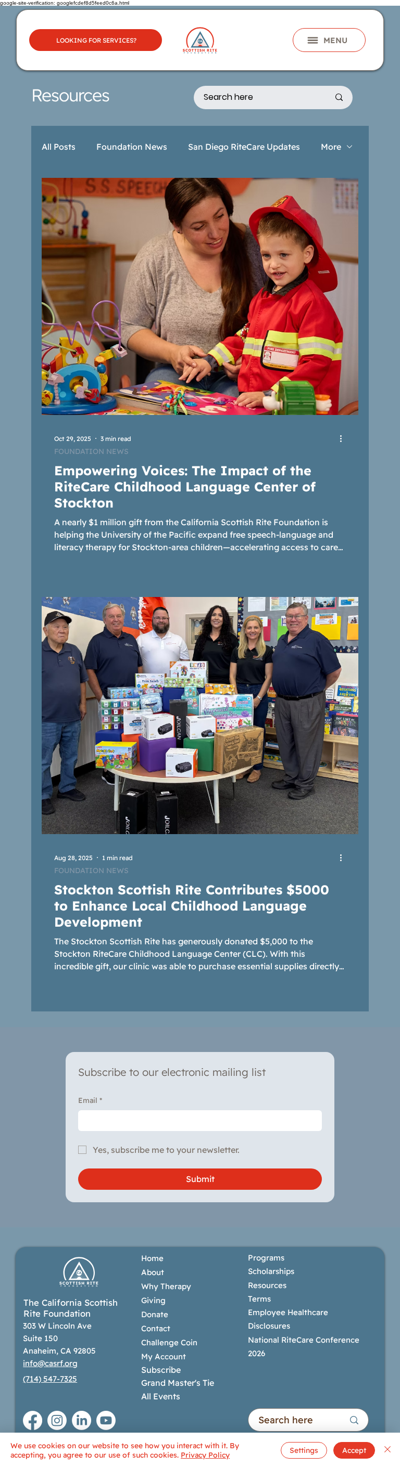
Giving (153, 1300)
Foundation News (131, 146)
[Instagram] (57, 1420)
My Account (163, 1356)
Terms (259, 1299)
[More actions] (344, 438)
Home (152, 1258)
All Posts (59, 146)
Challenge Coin (169, 1342)
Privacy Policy (205, 1455)
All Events (160, 1396)
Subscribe (161, 1370)
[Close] (387, 1450)
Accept (354, 1450)
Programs (267, 1258)
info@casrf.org (50, 1363)
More (331, 146)
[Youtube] (106, 1420)
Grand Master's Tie (177, 1383)
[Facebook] (32, 1420)
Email (90, 1100)
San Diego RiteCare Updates (244, 146)
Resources (267, 1285)
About (152, 1272)
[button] (329, 40)
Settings (304, 1450)
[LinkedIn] (81, 1420)
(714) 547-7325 (50, 1379)
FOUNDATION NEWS (91, 451)
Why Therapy (166, 1286)
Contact (155, 1328)
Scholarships (271, 1271)
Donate (154, 1314)
